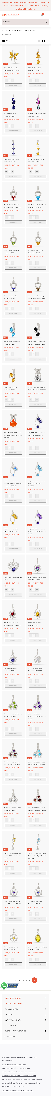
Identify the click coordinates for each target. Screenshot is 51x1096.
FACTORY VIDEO (19, 1087)
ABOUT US (6, 1087)
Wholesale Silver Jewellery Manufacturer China (21, 1083)
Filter (8, 41)
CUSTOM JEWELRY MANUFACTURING (17, 1090)
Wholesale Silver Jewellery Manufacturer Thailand (22, 1079)
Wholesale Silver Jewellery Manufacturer (18, 1072)
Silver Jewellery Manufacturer (14, 1064)
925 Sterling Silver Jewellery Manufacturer (19, 1076)
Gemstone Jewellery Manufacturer (16, 1068)
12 (29, 980)
